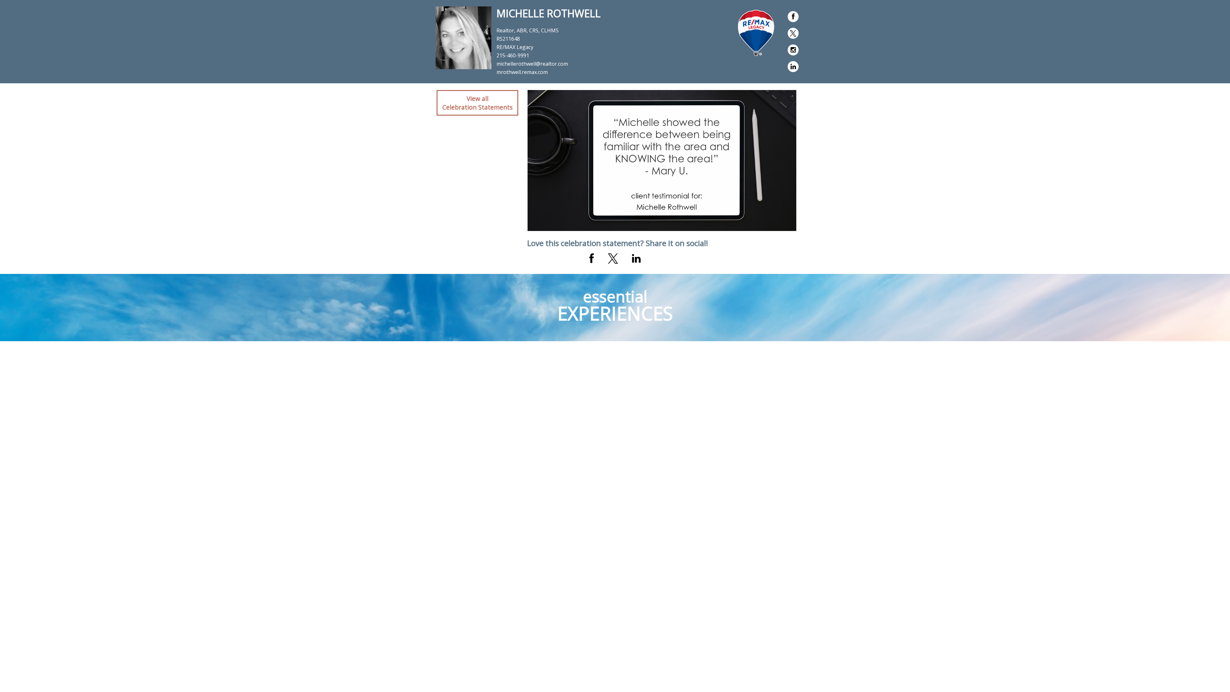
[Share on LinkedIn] (636, 258)
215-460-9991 (512, 55)
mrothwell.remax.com (522, 72)
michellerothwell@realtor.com (532, 63)
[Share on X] (613, 258)
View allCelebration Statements (477, 102)
